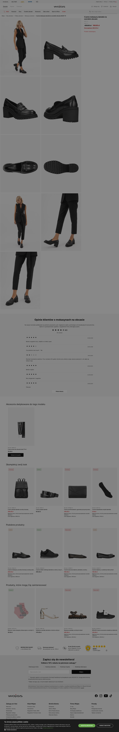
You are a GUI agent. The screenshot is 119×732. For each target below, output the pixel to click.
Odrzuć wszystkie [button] (104, 725)
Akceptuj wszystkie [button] (87, 725)
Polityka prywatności (48, 728)
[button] (39, 730)
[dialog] (59, 366)
